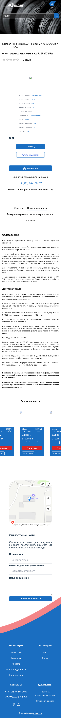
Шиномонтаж (16, 675)
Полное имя (16, 554)
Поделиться (32, 168)
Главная (6, 44)
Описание (19, 208)
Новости (15, 663)
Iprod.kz (37, 713)
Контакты (16, 658)
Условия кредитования (42, 214)
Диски (45, 658)
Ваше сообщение (19, 578)
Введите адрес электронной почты (27, 565)
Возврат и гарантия (17, 214)
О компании (16, 652)
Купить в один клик (30, 154)
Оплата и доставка (37, 208)
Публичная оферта (45, 700)
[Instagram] (18, 704)
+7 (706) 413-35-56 (16, 697)
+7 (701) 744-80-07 (30, 183)
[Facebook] (13, 704)
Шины (45, 652)
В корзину (30, 146)
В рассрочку (28, 453)
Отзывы (30, 220)
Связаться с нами (29, 598)
